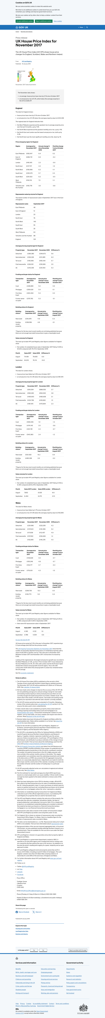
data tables (30, 770)
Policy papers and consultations (76, 983)
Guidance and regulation (74, 976)
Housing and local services (49, 979)
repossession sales (57, 824)
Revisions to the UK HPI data (36, 716)
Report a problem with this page (77, 950)
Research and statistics (73, 979)
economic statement (27, 673)
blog (21, 869)
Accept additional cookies (25, 21)
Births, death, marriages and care (26, 972)
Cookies (28, 1003)
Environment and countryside (50, 976)
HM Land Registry (27, 61)
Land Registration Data (22, 931)
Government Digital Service (45, 1006)
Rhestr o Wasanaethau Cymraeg (26, 1006)
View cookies (58, 21)
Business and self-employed (24, 976)
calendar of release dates (32, 687)
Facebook (20, 874)
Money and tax (45, 983)
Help (17, 1003)
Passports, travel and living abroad (52, 986)
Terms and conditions (62, 1003)
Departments (70, 969)
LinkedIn (19, 872)
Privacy (22, 1003)
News (68, 972)
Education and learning (48, 969)
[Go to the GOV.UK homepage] (22, 27)
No (44, 950)
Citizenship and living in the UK (25, 983)
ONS (18, 744)
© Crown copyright (83, 1013)
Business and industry (26, 31)
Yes (35, 950)
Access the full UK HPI (23, 640)
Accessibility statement (40, 1003)
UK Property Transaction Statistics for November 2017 (35, 649)
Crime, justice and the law (24, 986)
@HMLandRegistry (28, 866)
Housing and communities (23, 928)
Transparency (70, 986)
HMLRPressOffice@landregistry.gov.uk (33, 891)
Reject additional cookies (44, 21)
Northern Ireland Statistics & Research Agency (38, 744)
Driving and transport (22, 993)
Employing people (46, 972)
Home (17, 31)
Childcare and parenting (23, 979)
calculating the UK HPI (45, 704)
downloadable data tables (25, 712)
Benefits (18, 969)
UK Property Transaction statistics (30, 746)
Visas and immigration (48, 990)
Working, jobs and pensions (49, 993)
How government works (73, 990)
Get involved (70, 993)
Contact (51, 1003)
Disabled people (21, 990)
